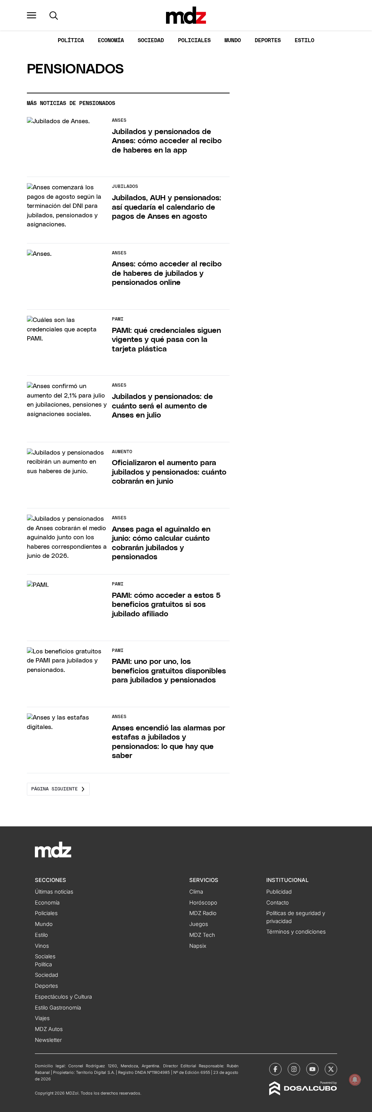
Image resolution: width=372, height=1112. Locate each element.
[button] (31, 15)
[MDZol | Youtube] (312, 1069)
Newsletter (48, 1040)
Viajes (42, 1018)
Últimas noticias (54, 892)
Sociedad (151, 40)
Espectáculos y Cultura (63, 997)
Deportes (268, 40)
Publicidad (279, 892)
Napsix (197, 946)
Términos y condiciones (296, 931)
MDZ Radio (203, 913)
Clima (196, 892)
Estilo (304, 40)
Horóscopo (203, 902)
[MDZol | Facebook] (275, 1069)
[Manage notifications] (355, 1079)
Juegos (198, 924)
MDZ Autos (49, 1029)
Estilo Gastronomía (58, 1007)
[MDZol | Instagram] (294, 1069)
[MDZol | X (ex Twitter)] (331, 1069)
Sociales (45, 956)
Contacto (277, 902)
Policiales (194, 40)
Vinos (42, 946)
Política (71, 40)
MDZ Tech (202, 935)
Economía (111, 40)
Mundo (233, 40)
